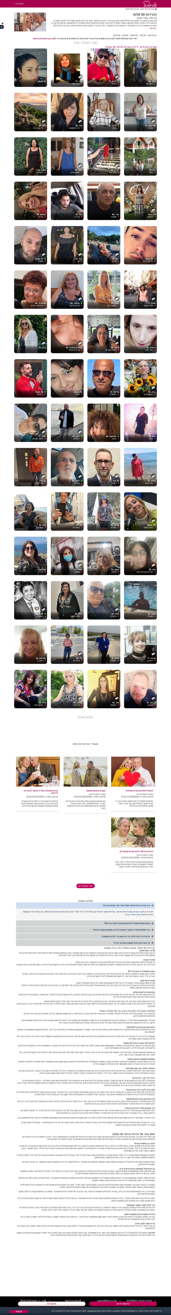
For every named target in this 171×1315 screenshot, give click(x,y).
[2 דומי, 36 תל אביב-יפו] (30, 112)
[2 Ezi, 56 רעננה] (103, 467)
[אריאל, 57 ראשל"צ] (103, 378)
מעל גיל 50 (116, 35)
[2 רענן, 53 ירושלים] (67, 423)
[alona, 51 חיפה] (67, 378)
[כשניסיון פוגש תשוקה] (85, 772)
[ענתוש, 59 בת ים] (30, 201)
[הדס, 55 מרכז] (140, 423)
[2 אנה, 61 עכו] (67, 245)
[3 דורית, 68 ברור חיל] (103, 156)
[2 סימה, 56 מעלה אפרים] (103, 334)
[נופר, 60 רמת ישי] (140, 68)
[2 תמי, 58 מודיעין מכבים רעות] (140, 556)
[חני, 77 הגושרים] (67, 511)
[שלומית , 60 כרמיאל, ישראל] (30, 289)
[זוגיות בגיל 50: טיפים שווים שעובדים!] (133, 832)
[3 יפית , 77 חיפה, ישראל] (30, 423)
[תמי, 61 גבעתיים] (30, 511)
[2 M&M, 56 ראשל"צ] (30, 600)
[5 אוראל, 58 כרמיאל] (67, 689)
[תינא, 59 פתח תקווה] (67, 600)
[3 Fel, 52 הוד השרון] (30, 467)
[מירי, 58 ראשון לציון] (30, 689)
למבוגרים (125, 35)
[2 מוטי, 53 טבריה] (67, 467)
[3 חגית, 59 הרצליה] (103, 600)
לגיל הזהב (143, 35)
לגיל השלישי (134, 35)
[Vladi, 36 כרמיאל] (30, 378)
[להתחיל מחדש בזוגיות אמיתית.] (133, 772)
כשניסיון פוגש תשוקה (96, 791)
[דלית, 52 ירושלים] (103, 644)
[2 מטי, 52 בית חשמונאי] (67, 112)
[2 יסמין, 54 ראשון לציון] (103, 289)
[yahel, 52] (30, 68)
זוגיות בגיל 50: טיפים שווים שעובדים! (136, 851)
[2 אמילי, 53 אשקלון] (67, 556)
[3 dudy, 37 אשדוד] (30, 245)
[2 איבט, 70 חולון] (103, 112)
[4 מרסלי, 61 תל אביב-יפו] (67, 289)
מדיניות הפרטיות (94, 1311)
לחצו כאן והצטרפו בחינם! (44, 39)
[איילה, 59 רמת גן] (103, 511)
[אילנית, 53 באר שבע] (140, 334)
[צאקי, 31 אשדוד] (140, 600)
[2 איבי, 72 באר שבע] (67, 68)
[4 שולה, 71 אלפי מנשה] (140, 289)
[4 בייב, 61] (30, 334)
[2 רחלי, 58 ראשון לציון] (67, 156)
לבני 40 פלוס (152, 35)
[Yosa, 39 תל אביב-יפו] (140, 245)
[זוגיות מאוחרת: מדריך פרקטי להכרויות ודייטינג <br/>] (38, 772)
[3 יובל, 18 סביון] (103, 245)
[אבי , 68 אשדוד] (103, 201)
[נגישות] (2, 27)
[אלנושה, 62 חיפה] (103, 423)
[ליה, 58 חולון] (140, 156)
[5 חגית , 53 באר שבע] (140, 467)
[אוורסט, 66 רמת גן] (30, 644)
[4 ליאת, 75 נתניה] (103, 68)
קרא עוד (153, 28)
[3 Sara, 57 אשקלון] (140, 201)
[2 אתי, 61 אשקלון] (103, 689)
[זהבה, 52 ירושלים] (30, 156)
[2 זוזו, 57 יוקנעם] (140, 689)
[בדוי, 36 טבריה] (67, 201)
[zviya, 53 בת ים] (30, 556)
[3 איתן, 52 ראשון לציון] (140, 378)
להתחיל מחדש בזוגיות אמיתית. (139, 791)
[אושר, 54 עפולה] (103, 556)
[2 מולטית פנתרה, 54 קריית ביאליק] (67, 334)
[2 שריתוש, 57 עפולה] (140, 112)
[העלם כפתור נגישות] (3, 23)
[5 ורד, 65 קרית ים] (67, 644)
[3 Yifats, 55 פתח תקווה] (140, 511)
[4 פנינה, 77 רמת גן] (140, 644)
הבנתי (19, 1311)
